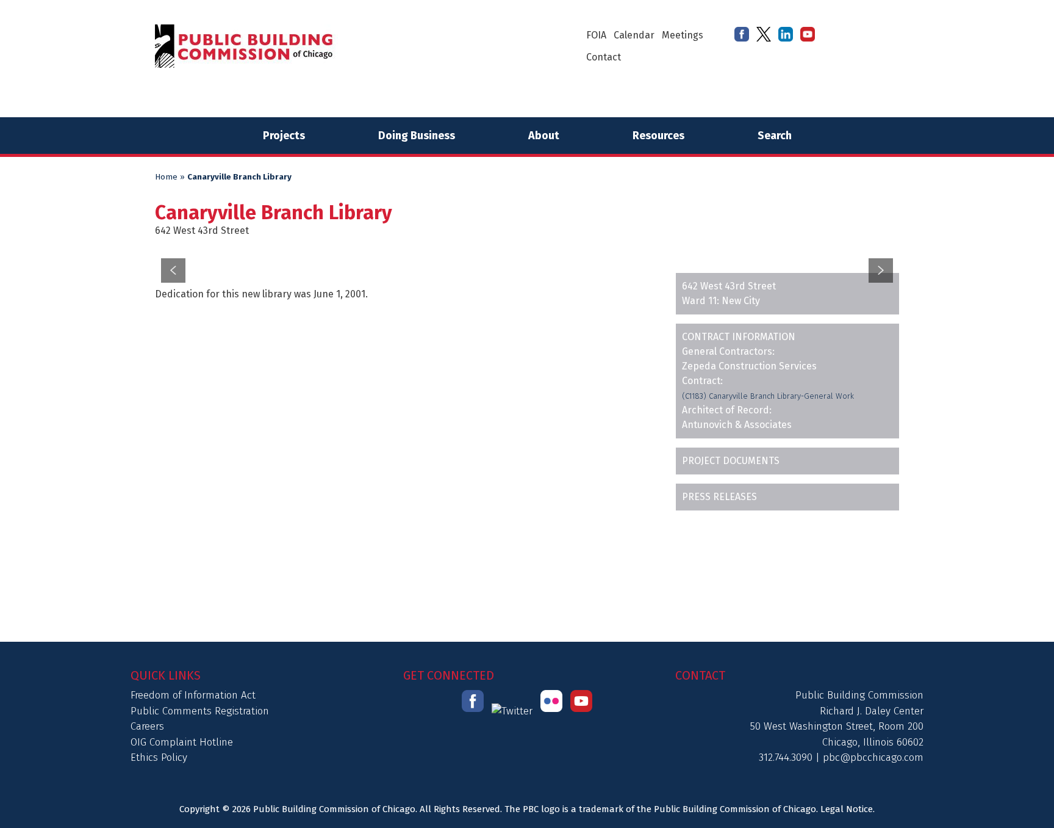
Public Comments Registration (200, 711)
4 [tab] (549, 242)
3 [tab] (534, 242)
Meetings (682, 35)
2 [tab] (519, 242)
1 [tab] (504, 242)
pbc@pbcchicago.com (873, 757)
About (543, 135)
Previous (173, 270)
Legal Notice (846, 809)
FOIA (596, 35)
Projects (284, 135)
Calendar (634, 35)
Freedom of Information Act (193, 695)
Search (775, 135)
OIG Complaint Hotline (182, 742)
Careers (147, 726)
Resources (658, 135)
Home (166, 177)
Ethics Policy (159, 757)
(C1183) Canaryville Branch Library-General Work (768, 396)
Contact (603, 57)
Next (881, 270)
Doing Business (416, 135)
